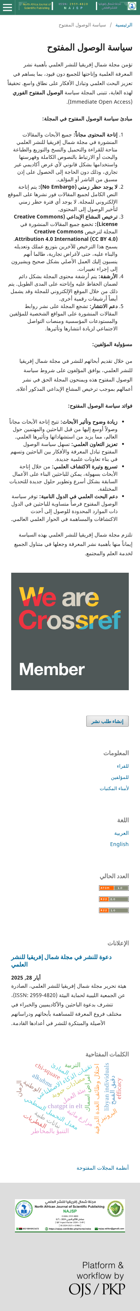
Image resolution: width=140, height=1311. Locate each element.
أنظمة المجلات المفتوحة (103, 1167)
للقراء (123, 766)
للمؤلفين (120, 777)
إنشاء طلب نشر (107, 721)
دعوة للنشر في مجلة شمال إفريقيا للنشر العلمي (61, 960)
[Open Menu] (7, 7)
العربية (121, 832)
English (119, 844)
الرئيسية (124, 24)
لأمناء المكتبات (114, 788)
